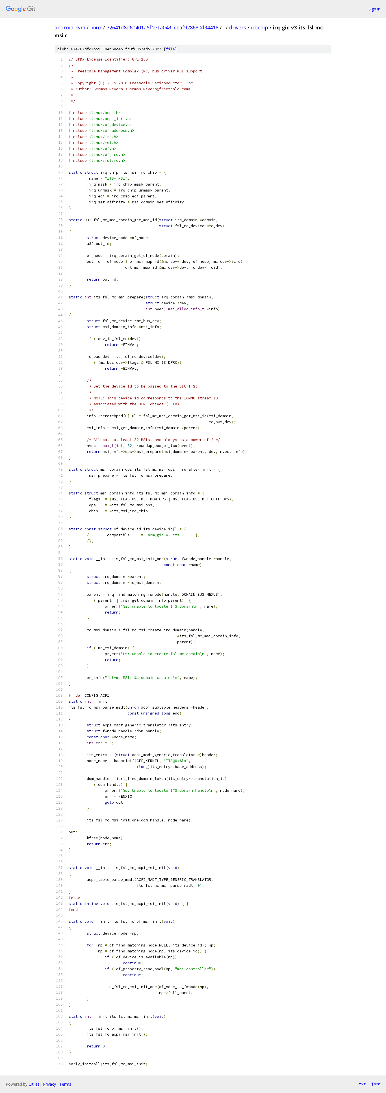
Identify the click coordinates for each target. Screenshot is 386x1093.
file (170, 49)
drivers (237, 27)
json (375, 1083)
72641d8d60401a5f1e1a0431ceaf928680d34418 (162, 27)
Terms (65, 1084)
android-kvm (70, 27)
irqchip (259, 27)
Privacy (49, 1084)
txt (362, 1083)
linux (96, 27)
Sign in (374, 9)
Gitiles (34, 1084)
